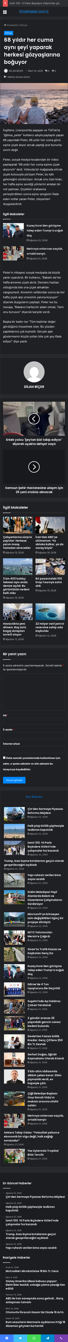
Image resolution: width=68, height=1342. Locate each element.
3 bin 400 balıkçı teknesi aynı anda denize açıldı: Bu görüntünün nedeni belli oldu (16, 586)
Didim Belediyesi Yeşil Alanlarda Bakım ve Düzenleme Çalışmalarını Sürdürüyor (45, 898)
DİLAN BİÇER (16, 70)
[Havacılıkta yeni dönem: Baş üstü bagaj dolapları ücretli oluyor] (17, 611)
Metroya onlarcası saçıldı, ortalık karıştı (46, 1118)
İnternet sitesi (11, 743)
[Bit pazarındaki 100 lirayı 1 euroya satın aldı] (50, 566)
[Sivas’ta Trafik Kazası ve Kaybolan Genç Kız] (14, 954)
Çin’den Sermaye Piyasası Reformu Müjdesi (45, 811)
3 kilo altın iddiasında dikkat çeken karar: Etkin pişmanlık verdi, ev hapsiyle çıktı (44, 1077)
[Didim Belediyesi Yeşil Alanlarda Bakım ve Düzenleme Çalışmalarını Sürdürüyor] (14, 897)
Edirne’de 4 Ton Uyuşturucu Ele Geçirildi (44, 986)
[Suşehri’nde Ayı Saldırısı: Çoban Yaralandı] (14, 1006)
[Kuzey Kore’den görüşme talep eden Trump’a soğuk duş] (13, 230)
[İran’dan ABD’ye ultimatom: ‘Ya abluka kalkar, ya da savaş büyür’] (50, 525)
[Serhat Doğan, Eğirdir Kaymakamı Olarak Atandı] (14, 1060)
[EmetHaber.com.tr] (34, 11)
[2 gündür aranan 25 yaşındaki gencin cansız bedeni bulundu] (14, 1023)
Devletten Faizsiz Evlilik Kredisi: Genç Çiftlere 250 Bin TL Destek (45, 1040)
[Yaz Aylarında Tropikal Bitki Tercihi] (14, 1156)
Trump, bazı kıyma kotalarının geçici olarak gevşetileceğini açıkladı (34, 863)
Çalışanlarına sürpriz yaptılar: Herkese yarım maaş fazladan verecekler (17, 542)
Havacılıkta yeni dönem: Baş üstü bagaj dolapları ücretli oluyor (14, 629)
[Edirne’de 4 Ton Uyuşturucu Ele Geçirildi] (14, 989)
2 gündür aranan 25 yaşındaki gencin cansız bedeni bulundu (44, 1022)
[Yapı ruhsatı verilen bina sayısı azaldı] (14, 880)
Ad (5, 715)
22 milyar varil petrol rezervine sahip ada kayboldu (50, 627)
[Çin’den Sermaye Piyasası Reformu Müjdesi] (14, 814)
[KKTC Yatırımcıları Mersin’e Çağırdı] (14, 937)
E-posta (8, 729)
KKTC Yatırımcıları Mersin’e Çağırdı (40, 934)
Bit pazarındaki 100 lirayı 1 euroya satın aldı (49, 582)
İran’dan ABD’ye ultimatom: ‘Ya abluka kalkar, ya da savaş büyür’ (49, 542)
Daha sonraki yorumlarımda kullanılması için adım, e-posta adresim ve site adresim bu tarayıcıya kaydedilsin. (31, 763)
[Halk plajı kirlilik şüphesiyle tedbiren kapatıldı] (14, 831)
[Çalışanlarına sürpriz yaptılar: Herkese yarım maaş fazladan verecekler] (17, 525)
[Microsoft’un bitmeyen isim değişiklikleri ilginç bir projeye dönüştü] (14, 919)
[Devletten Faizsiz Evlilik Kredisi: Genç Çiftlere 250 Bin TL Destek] (14, 1041)
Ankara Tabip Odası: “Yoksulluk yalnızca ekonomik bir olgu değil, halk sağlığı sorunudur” (31, 1136)
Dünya (23, 25)
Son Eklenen (34, 796)
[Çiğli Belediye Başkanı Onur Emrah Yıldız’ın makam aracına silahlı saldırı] (14, 1099)
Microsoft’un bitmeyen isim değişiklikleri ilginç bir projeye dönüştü (45, 918)
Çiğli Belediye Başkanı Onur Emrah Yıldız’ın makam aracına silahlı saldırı (43, 1099)
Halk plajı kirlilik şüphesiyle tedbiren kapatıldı (46, 828)
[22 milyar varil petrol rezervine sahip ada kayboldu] (50, 611)
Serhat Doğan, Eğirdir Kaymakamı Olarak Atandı (46, 1056)
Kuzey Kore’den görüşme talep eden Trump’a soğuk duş (45, 230)
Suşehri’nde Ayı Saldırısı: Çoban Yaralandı (44, 1003)
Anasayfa (12, 25)
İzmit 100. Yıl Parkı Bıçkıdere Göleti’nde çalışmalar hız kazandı (43, 847)
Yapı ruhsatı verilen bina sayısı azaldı (44, 877)
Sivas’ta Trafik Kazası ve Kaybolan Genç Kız (44, 951)
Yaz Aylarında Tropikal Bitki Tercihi (43, 1153)
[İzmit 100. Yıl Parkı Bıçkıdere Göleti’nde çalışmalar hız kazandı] (14, 848)
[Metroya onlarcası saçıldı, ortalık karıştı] (13, 253)
